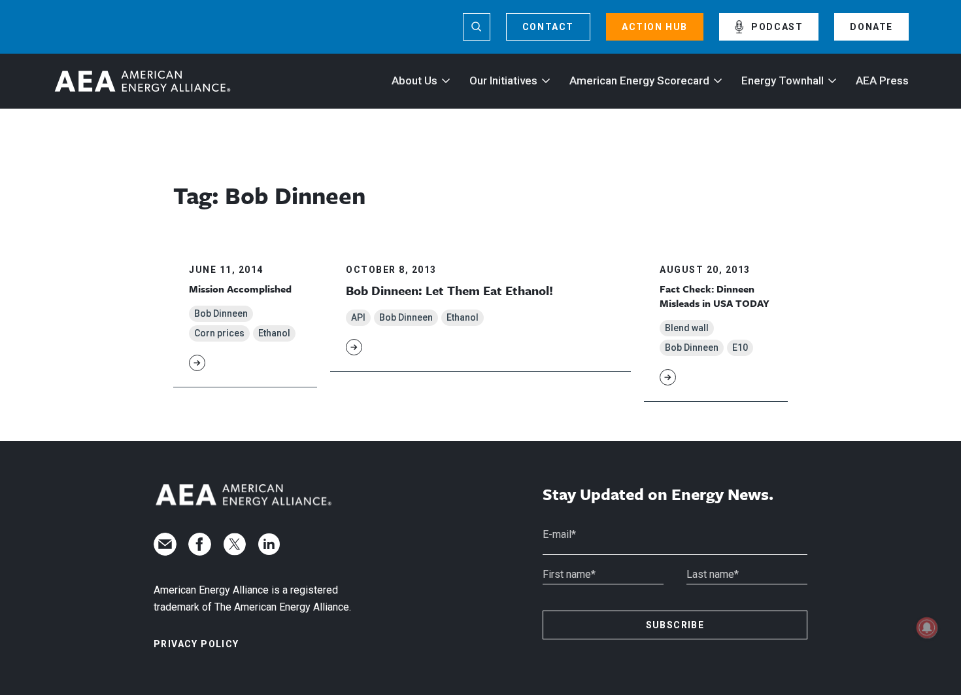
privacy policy (196, 644)
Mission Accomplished (240, 288)
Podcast (777, 27)
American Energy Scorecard (639, 80)
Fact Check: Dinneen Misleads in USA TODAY (714, 295)
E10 (740, 347)
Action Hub (655, 27)
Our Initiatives (503, 80)
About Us (414, 80)
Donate (871, 27)
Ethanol (274, 333)
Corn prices (219, 333)
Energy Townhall (782, 80)
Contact (548, 27)
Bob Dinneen (221, 313)
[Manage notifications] (927, 627)
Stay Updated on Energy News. (658, 494)
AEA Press (882, 80)
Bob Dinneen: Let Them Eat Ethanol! (449, 290)
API (358, 317)
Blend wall (687, 328)
